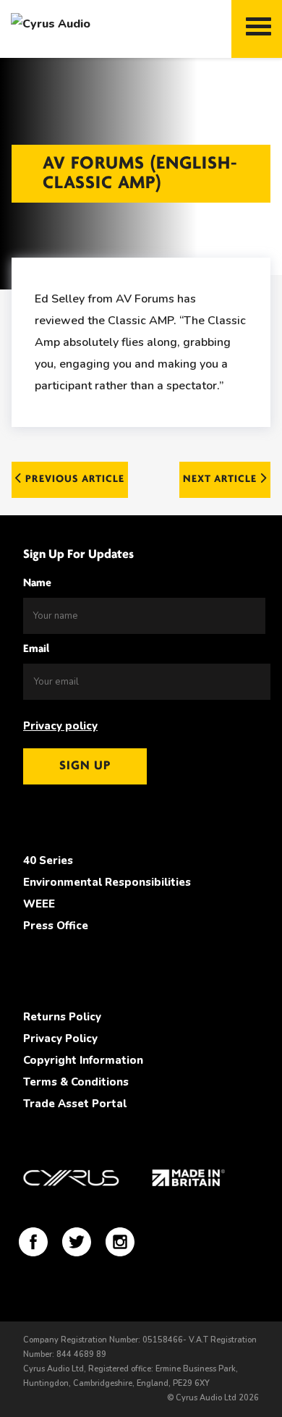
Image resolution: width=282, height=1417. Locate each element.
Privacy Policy (60, 1038)
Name (37, 583)
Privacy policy (60, 726)
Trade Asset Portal (75, 1103)
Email (36, 649)
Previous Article (73, 479)
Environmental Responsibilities (107, 882)
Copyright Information (83, 1060)
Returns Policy (62, 1017)
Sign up (85, 766)
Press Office (55, 925)
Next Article (221, 479)
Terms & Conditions (76, 1082)
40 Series (48, 860)
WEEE (39, 904)
